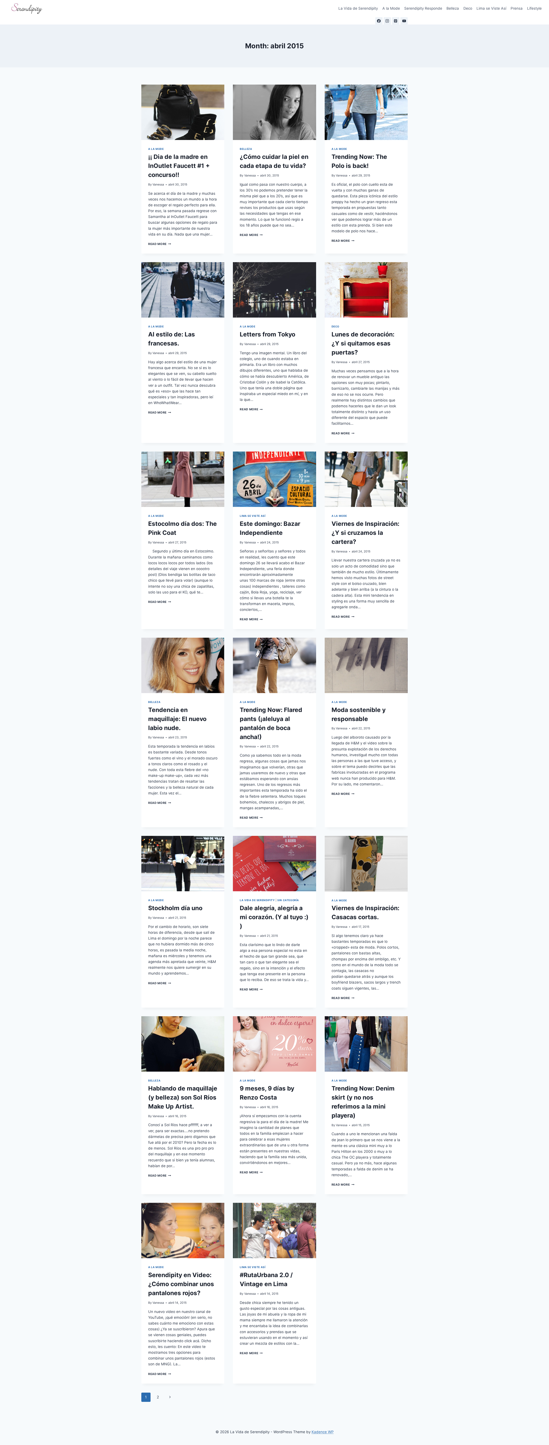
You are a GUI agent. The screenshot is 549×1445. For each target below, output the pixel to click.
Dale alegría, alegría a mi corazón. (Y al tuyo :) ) (274, 917)
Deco (467, 8)
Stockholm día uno (175, 908)
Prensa (517, 8)
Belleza (452, 8)
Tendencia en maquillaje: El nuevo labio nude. (177, 719)
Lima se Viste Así (491, 8)
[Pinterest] (395, 20)
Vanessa (158, 184)
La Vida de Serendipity (358, 8)
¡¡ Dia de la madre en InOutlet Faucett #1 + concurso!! (179, 165)
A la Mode (391, 8)
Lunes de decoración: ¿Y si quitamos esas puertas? (363, 343)
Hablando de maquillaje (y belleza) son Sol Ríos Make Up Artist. (182, 1097)
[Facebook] (379, 20)
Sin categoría (288, 900)
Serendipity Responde (423, 8)
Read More (159, 244)
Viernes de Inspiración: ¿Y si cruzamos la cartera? (365, 532)
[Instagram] (387, 20)
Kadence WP (323, 1432)
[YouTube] (404, 20)
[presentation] (182, 112)
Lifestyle (534, 8)
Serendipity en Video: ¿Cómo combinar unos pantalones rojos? (181, 1284)
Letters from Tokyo (267, 334)
